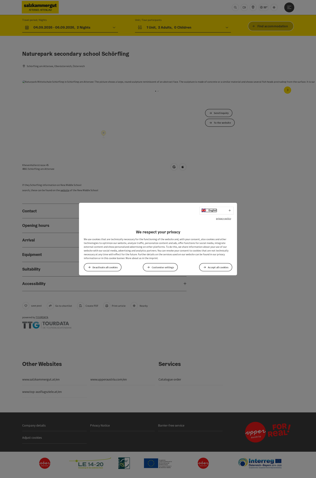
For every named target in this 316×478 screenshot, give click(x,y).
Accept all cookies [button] (218, 267)
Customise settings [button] (163, 267)
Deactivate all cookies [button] (105, 267)
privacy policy (223, 218)
